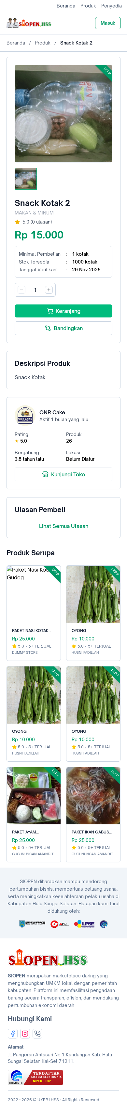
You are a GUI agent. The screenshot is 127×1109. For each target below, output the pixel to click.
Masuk (108, 23)
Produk (88, 5)
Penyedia (111, 5)
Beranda (66, 5)
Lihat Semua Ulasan (63, 526)
